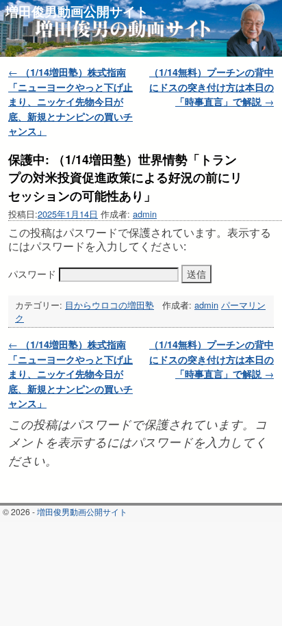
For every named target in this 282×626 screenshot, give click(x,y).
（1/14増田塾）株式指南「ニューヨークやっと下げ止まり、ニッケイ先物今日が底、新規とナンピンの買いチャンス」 (70, 101)
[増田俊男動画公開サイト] (141, 28)
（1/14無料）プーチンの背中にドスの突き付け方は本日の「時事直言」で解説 (211, 86)
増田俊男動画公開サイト (77, 11)
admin (145, 213)
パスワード (33, 274)
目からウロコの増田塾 (109, 304)
